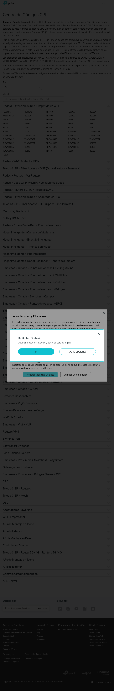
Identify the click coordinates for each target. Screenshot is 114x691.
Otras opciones (77, 351)
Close (99, 334)
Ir (36, 351)
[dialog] (57, 345)
